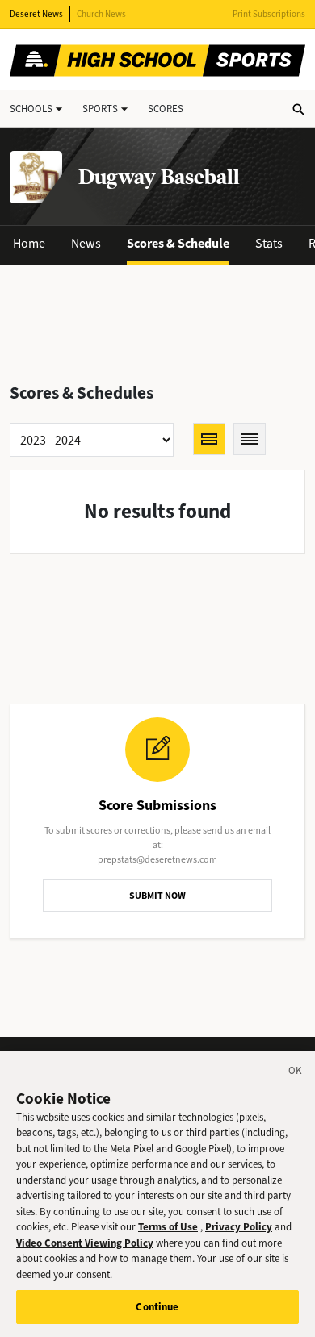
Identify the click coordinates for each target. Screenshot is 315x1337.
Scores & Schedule (178, 243)
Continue (157, 1307)
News (86, 243)
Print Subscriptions (269, 14)
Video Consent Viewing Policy (84, 1243)
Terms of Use (168, 1227)
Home (29, 243)
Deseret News (36, 14)
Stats (269, 243)
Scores (165, 108)
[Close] (295, 1073)
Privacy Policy (238, 1227)
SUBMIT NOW (157, 895)
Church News (101, 14)
